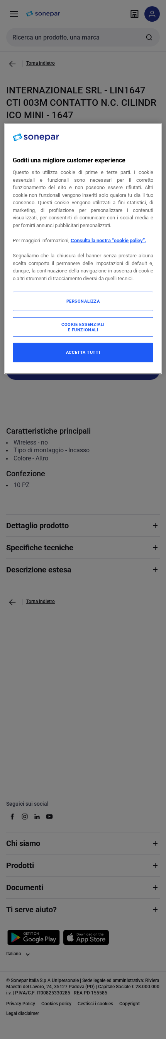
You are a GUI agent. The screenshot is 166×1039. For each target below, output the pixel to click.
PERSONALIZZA (83, 301)
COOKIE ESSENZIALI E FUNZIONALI (83, 327)
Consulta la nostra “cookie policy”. (108, 240)
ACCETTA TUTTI (83, 352)
